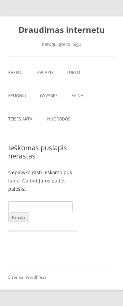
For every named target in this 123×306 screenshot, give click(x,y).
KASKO (14, 72)
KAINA (77, 96)
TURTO (73, 72)
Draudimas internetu (61, 30)
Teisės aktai (20, 119)
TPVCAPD (44, 72)
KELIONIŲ (17, 96)
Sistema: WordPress (27, 277)
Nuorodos (58, 119)
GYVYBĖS (49, 96)
